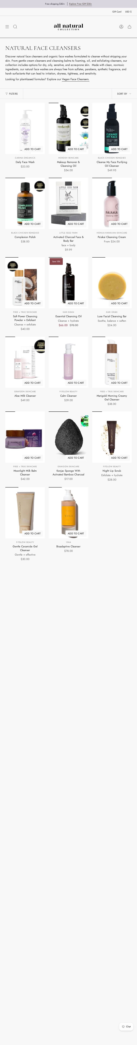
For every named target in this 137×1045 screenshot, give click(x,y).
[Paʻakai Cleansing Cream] (112, 203)
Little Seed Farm (68, 232)
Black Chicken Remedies (112, 157)
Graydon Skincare (25, 391)
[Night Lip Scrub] (112, 437)
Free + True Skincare (25, 312)
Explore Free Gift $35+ (80, 4)
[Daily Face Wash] (25, 128)
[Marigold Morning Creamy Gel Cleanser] (112, 362)
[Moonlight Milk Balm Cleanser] (25, 437)
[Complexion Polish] (25, 203)
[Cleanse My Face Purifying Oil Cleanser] (112, 128)
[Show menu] (7, 27)
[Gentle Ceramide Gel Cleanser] (25, 512)
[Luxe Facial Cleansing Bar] (112, 282)
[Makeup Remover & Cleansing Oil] (68, 128)
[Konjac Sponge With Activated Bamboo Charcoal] (68, 437)
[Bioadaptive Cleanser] (68, 512)
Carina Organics (25, 157)
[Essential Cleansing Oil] (68, 282)
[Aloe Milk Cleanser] (25, 362)
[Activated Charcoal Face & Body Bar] (68, 203)
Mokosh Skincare (68, 157)
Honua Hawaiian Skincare (112, 232)
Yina (68, 542)
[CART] (129, 27)
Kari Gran (68, 312)
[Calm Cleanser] (68, 362)
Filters (13, 93)
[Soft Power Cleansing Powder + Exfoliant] (25, 282)
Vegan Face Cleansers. (75, 79)
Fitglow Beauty (68, 391)
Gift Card (116, 11)
